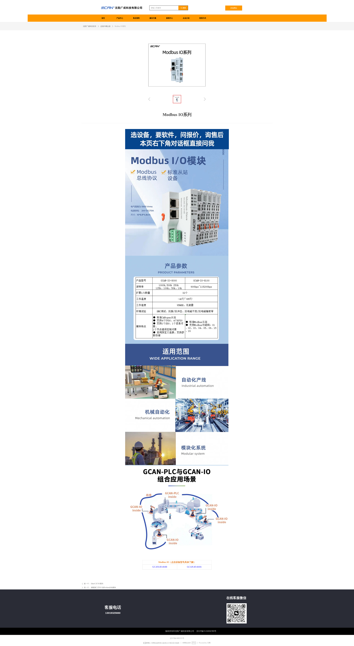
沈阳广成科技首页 (89, 26)
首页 (103, 18)
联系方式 (202, 18)
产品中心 (119, 18)
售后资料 (136, 18)
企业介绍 (186, 18)
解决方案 (153, 18)
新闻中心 (169, 18)
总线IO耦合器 (105, 26)
